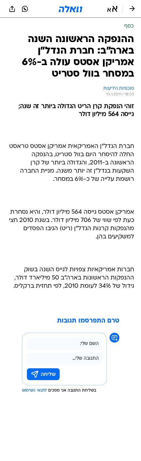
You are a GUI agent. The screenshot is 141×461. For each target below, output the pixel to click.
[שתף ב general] (12, 8)
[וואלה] (70, 9)
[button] (112, 9)
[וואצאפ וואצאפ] (25, 9)
